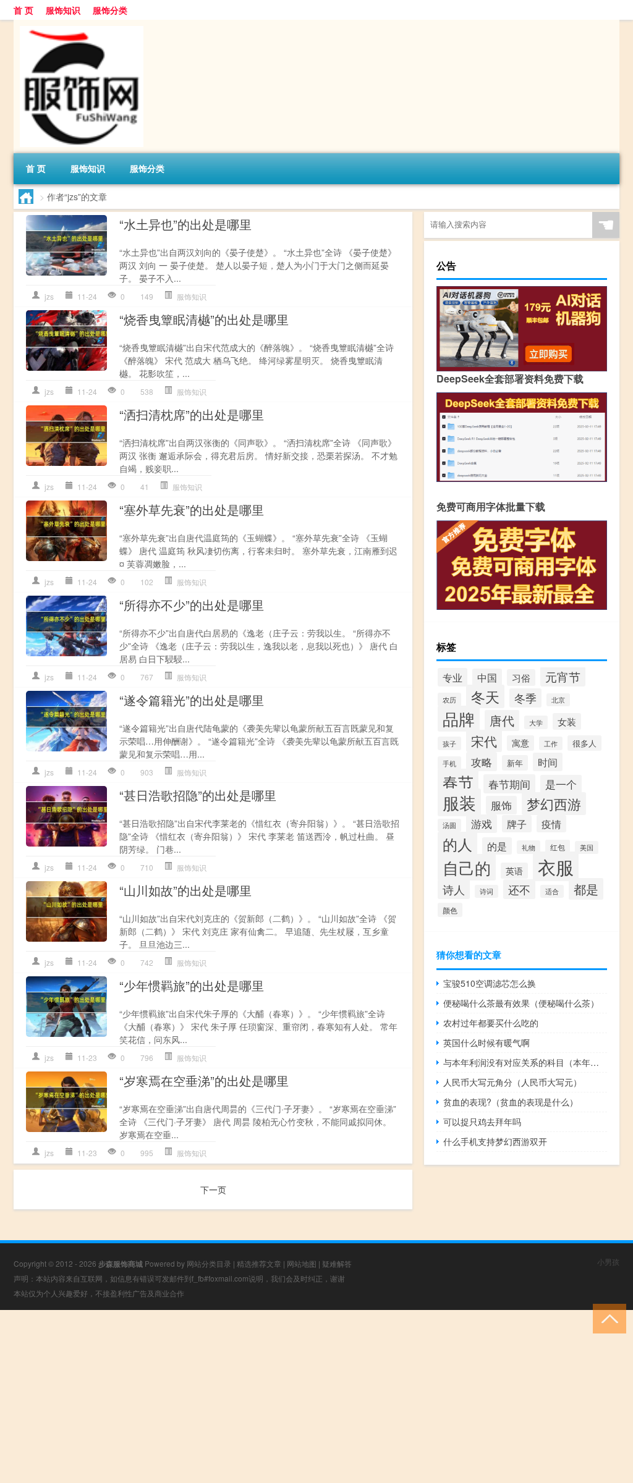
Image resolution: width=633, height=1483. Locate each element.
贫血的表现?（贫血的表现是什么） (510, 1102)
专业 (452, 677)
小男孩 (608, 1261)
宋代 (484, 741)
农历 (449, 699)
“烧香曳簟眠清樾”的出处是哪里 (204, 319)
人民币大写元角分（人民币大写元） (512, 1082)
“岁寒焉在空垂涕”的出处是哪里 (204, 1080)
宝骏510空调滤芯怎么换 (489, 983)
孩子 (449, 743)
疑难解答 (337, 1263)
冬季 (525, 698)
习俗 (521, 677)
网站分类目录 (209, 1263)
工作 (551, 743)
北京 (558, 699)
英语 (514, 870)
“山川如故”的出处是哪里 (185, 890)
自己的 (467, 867)
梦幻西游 (554, 803)
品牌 (459, 719)
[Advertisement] (316, 1396)
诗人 (454, 889)
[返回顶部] (607, 1318)
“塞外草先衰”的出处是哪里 (191, 509)
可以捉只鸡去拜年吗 (482, 1121)
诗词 (486, 891)
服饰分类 (110, 10)
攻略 (481, 761)
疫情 (551, 823)
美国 (586, 847)
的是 (497, 846)
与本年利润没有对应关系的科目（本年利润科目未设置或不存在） (525, 1062)
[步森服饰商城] (78, 24)
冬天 (485, 696)
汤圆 (449, 825)
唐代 (502, 720)
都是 (586, 889)
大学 (536, 722)
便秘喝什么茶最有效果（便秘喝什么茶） (521, 1003)
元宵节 (562, 677)
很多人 (584, 743)
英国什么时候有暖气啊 (486, 1042)
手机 (449, 763)
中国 (487, 677)
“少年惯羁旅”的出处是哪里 (191, 985)
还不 (519, 889)
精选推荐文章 (259, 1263)
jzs (49, 296)
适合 (552, 891)
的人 (457, 844)
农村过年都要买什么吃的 (490, 1022)
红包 (557, 847)
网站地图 (301, 1263)
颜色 (450, 910)
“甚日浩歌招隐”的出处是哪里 (197, 795)
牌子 (517, 823)
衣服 (556, 866)
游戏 (481, 823)
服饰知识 (63, 10)
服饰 (501, 805)
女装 (567, 721)
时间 (548, 761)
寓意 (520, 743)
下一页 (213, 1189)
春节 (458, 782)
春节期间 (509, 784)
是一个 (561, 784)
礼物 (528, 847)
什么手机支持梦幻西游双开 (495, 1141)
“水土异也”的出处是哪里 (185, 224)
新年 (515, 763)
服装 (459, 802)
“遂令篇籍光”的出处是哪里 (191, 700)
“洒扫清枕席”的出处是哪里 (191, 414)
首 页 (23, 10)
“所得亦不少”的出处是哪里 (191, 605)
